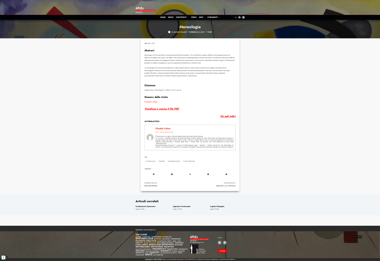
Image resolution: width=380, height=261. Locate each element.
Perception (169, 247)
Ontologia (157, 247)
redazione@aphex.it (149, 230)
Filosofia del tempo (164, 241)
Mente (145, 245)
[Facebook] (239, 17)
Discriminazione (166, 237)
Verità (148, 255)
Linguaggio (179, 243)
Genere (179, 241)
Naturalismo (143, 247)
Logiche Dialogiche (217, 206)
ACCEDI (222, 251)
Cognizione (146, 237)
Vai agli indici (228, 116)
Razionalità (183, 249)
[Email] (226, 174)
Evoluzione (166, 239)
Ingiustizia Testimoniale (181, 206)
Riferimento (166, 251)
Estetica (157, 239)
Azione (138, 237)
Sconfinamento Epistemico (145, 206)
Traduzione (140, 255)
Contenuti (181, 17)
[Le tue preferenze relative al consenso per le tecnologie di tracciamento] (3, 257)
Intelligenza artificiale (165, 243)
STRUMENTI (213, 17)
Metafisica (168, 245)
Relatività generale (153, 251)
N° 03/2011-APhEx (150, 102)
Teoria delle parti (189, 161)
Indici (170, 17)
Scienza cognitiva (178, 251)
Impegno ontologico (150, 243)
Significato (154, 253)
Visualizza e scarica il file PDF (161, 109)
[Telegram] (190, 174)
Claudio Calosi (162, 128)
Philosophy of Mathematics (144, 249)
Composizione (150, 161)
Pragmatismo (172, 249)
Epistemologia (144, 239)
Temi (209, 32)
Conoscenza (156, 237)
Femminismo (176, 239)
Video (194, 17)
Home (163, 17)
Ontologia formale (174, 161)
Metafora (179, 245)
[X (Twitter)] (172, 174)
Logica (139, 245)
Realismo (140, 251)
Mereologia (155, 245)
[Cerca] (236, 17)
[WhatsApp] (208, 174)
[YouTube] (243, 17)
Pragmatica (159, 249)
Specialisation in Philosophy (168, 253)
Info (201, 17)
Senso (146, 253)
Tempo (180, 253)
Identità (162, 161)
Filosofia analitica (146, 241)
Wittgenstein (158, 255)
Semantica (140, 253)
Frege (174, 241)
